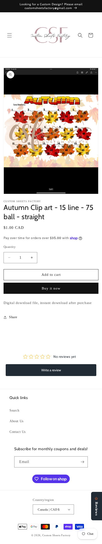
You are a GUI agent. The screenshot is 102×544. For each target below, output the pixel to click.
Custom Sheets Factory (56, 535)
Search (14, 410)
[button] (9, 35)
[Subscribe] (82, 461)
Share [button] (13, 317)
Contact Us (17, 432)
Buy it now (51, 288)
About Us (16, 421)
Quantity (10, 247)
